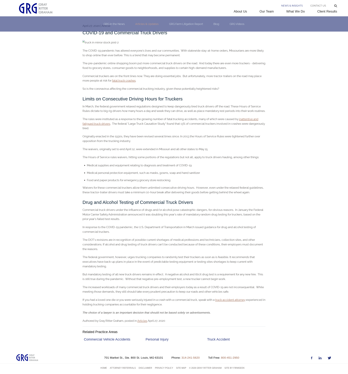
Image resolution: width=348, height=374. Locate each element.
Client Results (327, 11)
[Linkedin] (320, 358)
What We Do (295, 11)
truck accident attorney (230, 299)
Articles (142, 320)
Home (103, 368)
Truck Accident (218, 339)
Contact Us (318, 5)
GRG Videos (237, 24)
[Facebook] (311, 358)
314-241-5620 (185, 357)
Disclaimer (145, 368)
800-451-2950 (223, 357)
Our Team (267, 11)
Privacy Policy (164, 368)
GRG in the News (114, 24)
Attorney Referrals (123, 368)
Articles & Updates (147, 24)
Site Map (181, 368)
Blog (216, 24)
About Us (240, 11)
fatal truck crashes (124, 80)
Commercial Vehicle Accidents (107, 339)
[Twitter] (329, 358)
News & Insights (292, 5)
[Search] (335, 5)
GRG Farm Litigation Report (186, 24)
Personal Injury (157, 339)
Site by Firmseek (234, 368)
